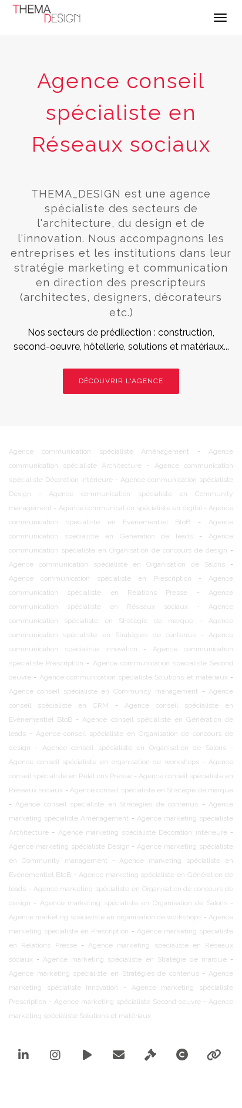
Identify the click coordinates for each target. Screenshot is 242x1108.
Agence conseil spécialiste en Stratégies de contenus (106, 804)
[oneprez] (121, 1083)
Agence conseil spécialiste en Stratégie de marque (151, 790)
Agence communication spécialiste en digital (130, 508)
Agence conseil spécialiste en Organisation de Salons (134, 748)
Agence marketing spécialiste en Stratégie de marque (135, 959)
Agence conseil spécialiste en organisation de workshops (104, 762)
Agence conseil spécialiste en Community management (103, 691)
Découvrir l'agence (121, 381)
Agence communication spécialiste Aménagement (99, 451)
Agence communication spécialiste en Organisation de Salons (117, 564)
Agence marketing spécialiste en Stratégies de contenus (104, 973)
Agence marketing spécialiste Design (69, 846)
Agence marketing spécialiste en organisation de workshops (105, 917)
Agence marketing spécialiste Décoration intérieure (142, 832)
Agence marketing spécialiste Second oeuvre (127, 1001)
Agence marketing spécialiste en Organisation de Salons (133, 903)
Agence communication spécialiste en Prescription (100, 578)
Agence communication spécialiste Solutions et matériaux (133, 677)
